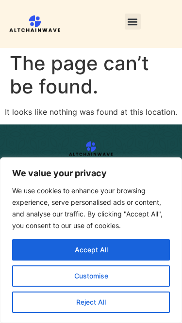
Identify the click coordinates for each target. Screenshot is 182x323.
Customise (91, 276)
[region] (91, 240)
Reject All (91, 302)
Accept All (91, 250)
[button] (133, 22)
